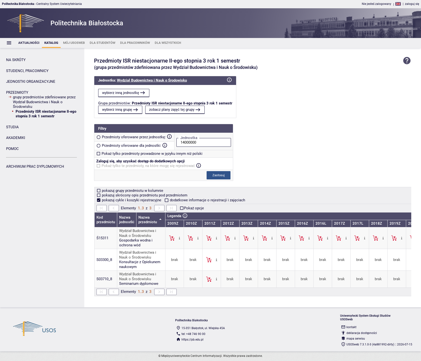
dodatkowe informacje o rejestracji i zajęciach (207, 200)
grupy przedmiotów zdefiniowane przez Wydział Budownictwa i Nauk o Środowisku (44, 102)
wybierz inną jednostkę (120, 93)
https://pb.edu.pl (192, 339)
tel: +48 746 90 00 (193, 334)
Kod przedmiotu (105, 219)
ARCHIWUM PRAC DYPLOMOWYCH (35, 166)
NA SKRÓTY (16, 60)
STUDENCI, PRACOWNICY (27, 71)
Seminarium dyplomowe (138, 283)
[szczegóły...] (179, 238)
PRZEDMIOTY (17, 92)
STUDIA (12, 127)
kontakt (351, 327)
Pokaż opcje (194, 208)
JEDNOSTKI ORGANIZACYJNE (30, 81)
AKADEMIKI (15, 138)
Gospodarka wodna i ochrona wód (136, 242)
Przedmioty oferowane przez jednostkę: (134, 137)
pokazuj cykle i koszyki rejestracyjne (131, 200)
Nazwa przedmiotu (148, 219)
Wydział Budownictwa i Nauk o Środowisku (152, 80)
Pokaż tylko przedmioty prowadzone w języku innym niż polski (152, 153)
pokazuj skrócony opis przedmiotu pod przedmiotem (144, 195)
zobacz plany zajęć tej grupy (171, 109)
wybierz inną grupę (117, 109)
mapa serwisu (355, 338)
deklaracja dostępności (361, 333)
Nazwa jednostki (126, 219)
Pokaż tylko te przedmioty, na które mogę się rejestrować (148, 166)
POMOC (12, 149)
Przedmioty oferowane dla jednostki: (131, 145)
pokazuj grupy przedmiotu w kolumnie (132, 190)
